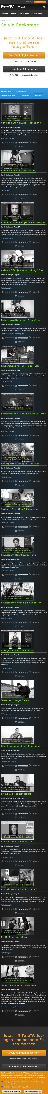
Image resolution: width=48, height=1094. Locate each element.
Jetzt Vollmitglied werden (24, 55)
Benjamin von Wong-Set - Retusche (23, 222)
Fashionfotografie (6, 477)
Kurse (13, 13)
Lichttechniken (5, 190)
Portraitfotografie (6, 288)
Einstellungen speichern (33, 1091)
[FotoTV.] (7, 7)
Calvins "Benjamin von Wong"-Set (22, 270)
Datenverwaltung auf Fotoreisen (21, 320)
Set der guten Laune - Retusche (21, 122)
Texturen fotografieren (15, 700)
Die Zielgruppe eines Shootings (20, 746)
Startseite (5, 20)
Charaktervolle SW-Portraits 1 (19, 889)
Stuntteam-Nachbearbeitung (18, 554)
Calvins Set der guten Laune (18, 170)
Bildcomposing (6, 714)
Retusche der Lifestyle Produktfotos (23, 413)
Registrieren (40, 2)
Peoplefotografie (6, 618)
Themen (5, 13)
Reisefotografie (19, 334)
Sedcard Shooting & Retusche (19, 509)
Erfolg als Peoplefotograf (17, 793)
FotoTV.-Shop (36, 13)
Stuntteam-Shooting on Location (21, 602)
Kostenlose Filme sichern (24, 69)
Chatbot (6, 1087)
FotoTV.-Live (24, 13)
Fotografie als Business (8, 762)
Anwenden (38, 95)
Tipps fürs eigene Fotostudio (19, 985)
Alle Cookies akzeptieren (11, 1091)
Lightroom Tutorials (7, 334)
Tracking (6, 1082)
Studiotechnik (5, 1007)
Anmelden (29, 2)
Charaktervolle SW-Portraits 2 (19, 841)
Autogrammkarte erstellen (17, 650)
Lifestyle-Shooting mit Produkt (20, 463)
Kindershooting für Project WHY (20, 365)
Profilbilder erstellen (14, 937)
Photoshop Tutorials (7, 138)
